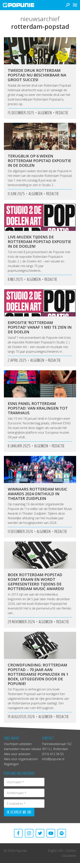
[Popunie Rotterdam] (24, 5)
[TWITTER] (40, 833)
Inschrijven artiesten (18, 744)
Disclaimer (69, 856)
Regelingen (11, 764)
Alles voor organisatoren (21, 759)
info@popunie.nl (53, 759)
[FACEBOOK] (18, 833)
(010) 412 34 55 (53, 754)
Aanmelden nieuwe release (22, 749)
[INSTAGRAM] (29, 833)
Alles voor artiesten (17, 754)
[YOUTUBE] (51, 833)
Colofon (70, 850)
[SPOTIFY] (61, 833)
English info (55, 850)
